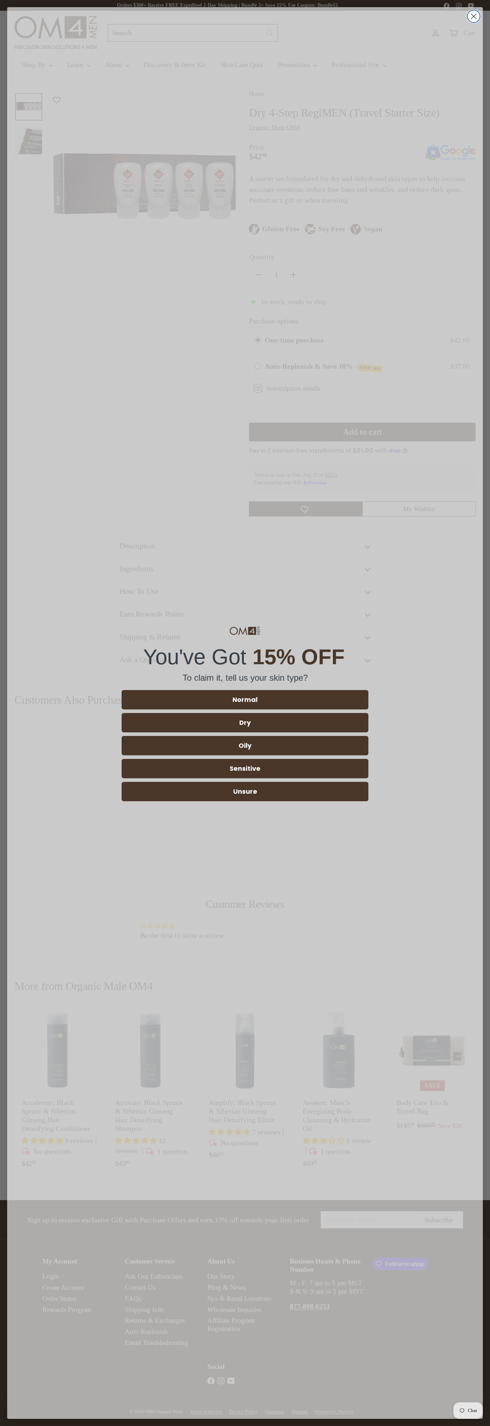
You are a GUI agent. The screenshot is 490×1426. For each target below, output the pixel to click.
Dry (245, 722)
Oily (245, 745)
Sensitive (245, 768)
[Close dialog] (473, 16)
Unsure (245, 791)
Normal (245, 699)
